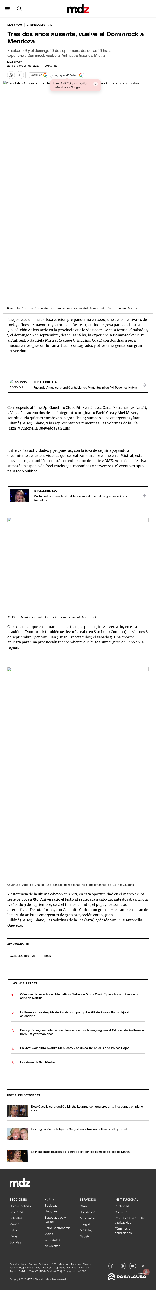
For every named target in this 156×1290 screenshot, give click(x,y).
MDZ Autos (52, 1240)
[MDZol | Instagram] (122, 1266)
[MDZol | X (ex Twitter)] (143, 1266)
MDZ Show (14, 62)
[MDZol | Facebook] (112, 1266)
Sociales (15, 1242)
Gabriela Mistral (23, 956)
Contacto (121, 1212)
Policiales (16, 1218)
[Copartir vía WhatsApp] (11, 75)
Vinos (13, 1236)
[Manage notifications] (146, 1272)
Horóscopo (87, 1212)
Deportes (51, 1211)
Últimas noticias (20, 1206)
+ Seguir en (35, 75)
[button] (7, 8)
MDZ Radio (87, 1218)
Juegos (85, 1224)
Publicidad (122, 1206)
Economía (16, 1212)
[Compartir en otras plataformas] (20, 75)
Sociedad (51, 1205)
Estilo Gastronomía (57, 1228)
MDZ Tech (87, 1230)
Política (49, 1199)
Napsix (84, 1236)
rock (47, 956)
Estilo (13, 1230)
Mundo (15, 1224)
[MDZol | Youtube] (132, 1266)
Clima (84, 1206)
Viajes (49, 1234)
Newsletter (52, 1246)
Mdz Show (14, 25)
